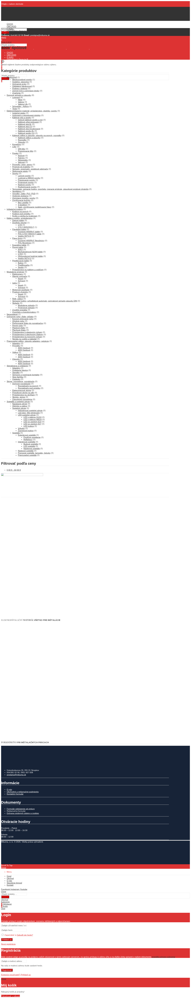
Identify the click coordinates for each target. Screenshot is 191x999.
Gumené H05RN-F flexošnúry (31, 240)
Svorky (15, 173)
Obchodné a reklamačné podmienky (23, 792)
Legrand (16, 97)
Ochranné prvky (19, 84)
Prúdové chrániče (20, 292)
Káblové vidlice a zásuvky (29, 138)
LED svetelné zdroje (27, 415)
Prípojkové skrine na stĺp (23, 392)
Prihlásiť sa (6, 939)
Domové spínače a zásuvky (19, 95)
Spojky (21, 267)
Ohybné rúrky (18, 321)
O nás (9, 789)
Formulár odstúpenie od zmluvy (21, 809)
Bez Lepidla (23, 202)
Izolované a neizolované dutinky (26, 115)
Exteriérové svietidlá (27, 435)
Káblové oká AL (24, 124)
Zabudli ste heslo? (25, 935)
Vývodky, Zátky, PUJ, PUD (23, 193)
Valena (21, 102)
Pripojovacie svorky (26, 180)
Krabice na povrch (20, 211)
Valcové (21, 162)
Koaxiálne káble (19, 245)
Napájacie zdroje (19, 404)
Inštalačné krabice (15, 209)
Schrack (21, 281)
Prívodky (16, 346)
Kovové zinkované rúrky (22, 319)
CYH (20, 225)
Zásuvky (21, 142)
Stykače (15, 303)
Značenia (16, 93)
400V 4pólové (24, 348)
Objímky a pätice (19, 406)
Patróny (21, 158)
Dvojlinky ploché (19, 223)
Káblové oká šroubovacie (29, 129)
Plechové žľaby (19, 330)
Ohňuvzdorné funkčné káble (30, 256)
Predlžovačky (24, 265)
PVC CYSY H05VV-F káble (29, 234)
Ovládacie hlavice (20, 370)
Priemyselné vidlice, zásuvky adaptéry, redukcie (28, 341)
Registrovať (7, 970)
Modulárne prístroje (15, 272)
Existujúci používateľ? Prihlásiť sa (16, 975)
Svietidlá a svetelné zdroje (18, 401)
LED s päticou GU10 (32, 417)
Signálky (16, 372)
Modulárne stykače (26, 305)
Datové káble (18, 220)
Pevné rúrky (17, 325)
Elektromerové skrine (21, 390)
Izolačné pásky (18, 113)
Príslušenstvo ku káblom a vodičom (27, 269)
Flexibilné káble (19, 229)
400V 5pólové (24, 350)
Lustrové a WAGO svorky (29, 178)
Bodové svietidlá (30, 444)
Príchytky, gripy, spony (22, 164)
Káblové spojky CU (26, 133)
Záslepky (16, 379)
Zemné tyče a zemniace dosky (25, 91)
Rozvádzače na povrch (28, 386)
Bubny (20, 263)
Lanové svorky (24, 176)
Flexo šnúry (17, 238)
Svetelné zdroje (19, 408)
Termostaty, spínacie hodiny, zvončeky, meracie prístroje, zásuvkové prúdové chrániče (50, 189)
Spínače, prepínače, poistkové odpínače (30, 169)
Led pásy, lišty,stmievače (29, 413)
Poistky (15, 153)
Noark (20, 278)
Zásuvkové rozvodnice (22, 399)
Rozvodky (22, 140)
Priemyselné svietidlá (27, 455)
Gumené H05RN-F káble (29, 231)
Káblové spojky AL (26, 131)
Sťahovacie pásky (20, 171)
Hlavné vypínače (19, 276)
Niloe (20, 100)
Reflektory (27, 439)
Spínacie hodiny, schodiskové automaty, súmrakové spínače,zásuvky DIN (44, 301)
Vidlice (15, 352)
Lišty (14, 146)
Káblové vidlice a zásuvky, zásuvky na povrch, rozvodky (36, 135)
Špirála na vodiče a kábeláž (24, 339)
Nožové (21, 155)
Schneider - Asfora (20, 106)
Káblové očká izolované (28, 122)
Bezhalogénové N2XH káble (30, 252)
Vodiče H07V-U (24, 258)
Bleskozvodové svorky (22, 79)
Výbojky (21, 428)
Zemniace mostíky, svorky (23, 198)
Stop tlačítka (17, 377)
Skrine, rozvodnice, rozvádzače (20, 381)
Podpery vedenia (19, 88)
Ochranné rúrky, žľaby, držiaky (20, 316)
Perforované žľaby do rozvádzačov (27, 323)
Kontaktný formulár (15, 794)
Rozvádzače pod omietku (29, 388)
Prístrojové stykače (26, 307)
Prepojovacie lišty (25, 151)
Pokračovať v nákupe (10, 996)
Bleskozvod (12, 77)
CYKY (20, 254)
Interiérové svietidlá (26, 442)
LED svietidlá (29, 446)
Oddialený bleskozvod (22, 86)
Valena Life (23, 104)
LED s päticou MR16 (32, 419)
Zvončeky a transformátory (24, 312)
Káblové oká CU (25, 126)
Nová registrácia (8, 944)
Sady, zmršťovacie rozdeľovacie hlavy (34, 207)
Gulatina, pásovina (20, 82)
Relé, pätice (17, 299)
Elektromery (17, 274)
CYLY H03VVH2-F (26, 227)
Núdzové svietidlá (25, 451)
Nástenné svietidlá (31, 448)
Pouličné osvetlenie (32, 437)
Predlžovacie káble (20, 261)
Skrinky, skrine (18, 397)
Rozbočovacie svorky (27, 187)
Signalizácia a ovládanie (17, 366)
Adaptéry (16, 343)
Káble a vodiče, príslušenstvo (20, 218)
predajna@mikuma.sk (16, 775)
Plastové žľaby (18, 328)
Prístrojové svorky (26, 182)
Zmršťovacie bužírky (21, 200)
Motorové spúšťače (20, 290)
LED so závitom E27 (32, 424)
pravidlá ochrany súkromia (163, 957)
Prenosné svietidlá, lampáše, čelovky (34, 453)
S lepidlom (22, 205)
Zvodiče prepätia (19, 310)
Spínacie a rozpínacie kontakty (25, 375)
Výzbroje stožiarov (20, 196)
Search (5, 78)
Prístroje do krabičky (21, 167)
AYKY (20, 249)
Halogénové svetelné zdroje (30, 410)
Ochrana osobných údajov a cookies (23, 813)
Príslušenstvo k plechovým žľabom (27, 334)
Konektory (16, 144)
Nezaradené (12, 314)
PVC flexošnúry (24, 243)
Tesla (14, 108)
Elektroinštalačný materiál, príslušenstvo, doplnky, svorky (32, 111)
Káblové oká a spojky (21, 117)
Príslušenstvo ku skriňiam (23, 395)
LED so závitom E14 (32, 422)
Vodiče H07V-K (24, 236)
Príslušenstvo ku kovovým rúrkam (27, 337)
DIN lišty (21, 149)
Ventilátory (17, 191)
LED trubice (28, 426)
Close (3, 868)
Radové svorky (24, 185)
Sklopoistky (23, 160)
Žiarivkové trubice (26, 430)
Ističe (14, 283)
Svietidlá (16, 433)
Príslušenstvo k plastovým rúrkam (27, 332)
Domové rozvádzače (21, 384)
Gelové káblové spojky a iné (30, 120)
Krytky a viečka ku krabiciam (24, 216)
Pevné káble (17, 247)
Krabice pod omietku (21, 214)
